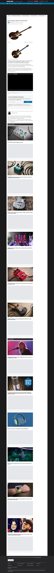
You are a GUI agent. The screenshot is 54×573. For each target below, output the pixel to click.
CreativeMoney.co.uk (14, 119)
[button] (45, 1)
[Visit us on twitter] (33, 1)
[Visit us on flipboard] (37, 1)
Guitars (15, 3)
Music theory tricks (34, 15)
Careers (38, 565)
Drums (24, 3)
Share (9, 42)
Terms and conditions (30, 563)
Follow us (27, 42)
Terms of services (18, 104)
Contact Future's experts (20, 563)
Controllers (20, 3)
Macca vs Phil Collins (26, 15)
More (41, 3)
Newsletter (31, 42)
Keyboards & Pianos (30, 3)
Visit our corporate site (37, 557)
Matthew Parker (13, 22)
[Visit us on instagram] (34, 1)
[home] (8, 3)
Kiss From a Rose (41, 15)
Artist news (11, 3)
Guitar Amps (36, 3)
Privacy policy (38, 563)
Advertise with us (19, 565)
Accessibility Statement (30, 565)
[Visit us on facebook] (32, 1)
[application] (20, 82)
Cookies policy (10, 565)
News (8, 22)
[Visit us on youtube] (36, 1)
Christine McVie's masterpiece (16, 15)
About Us (9, 563)
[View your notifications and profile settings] (43, 1)
